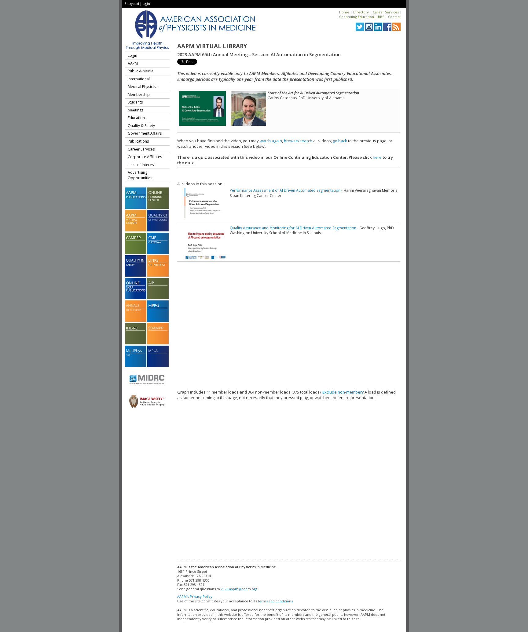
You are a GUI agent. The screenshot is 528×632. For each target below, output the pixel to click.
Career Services (386, 12)
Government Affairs (145, 133)
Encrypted (132, 4)
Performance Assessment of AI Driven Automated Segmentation (285, 190)
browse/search (298, 140)
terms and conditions (275, 601)
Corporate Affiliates (145, 156)
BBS (381, 16)
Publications (138, 141)
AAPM (133, 63)
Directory (361, 12)
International (139, 79)
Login (146, 4)
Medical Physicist (142, 86)
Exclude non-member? (343, 392)
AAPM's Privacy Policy (194, 596)
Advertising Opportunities (140, 175)
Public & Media (140, 71)
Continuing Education (356, 16)
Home (344, 12)
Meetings (135, 110)
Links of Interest (141, 164)
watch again (271, 140)
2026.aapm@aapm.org (239, 589)
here (377, 157)
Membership (139, 94)
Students (135, 102)
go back (340, 140)
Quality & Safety (141, 125)
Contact (394, 16)
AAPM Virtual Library (212, 46)
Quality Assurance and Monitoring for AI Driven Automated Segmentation (293, 228)
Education (136, 117)
